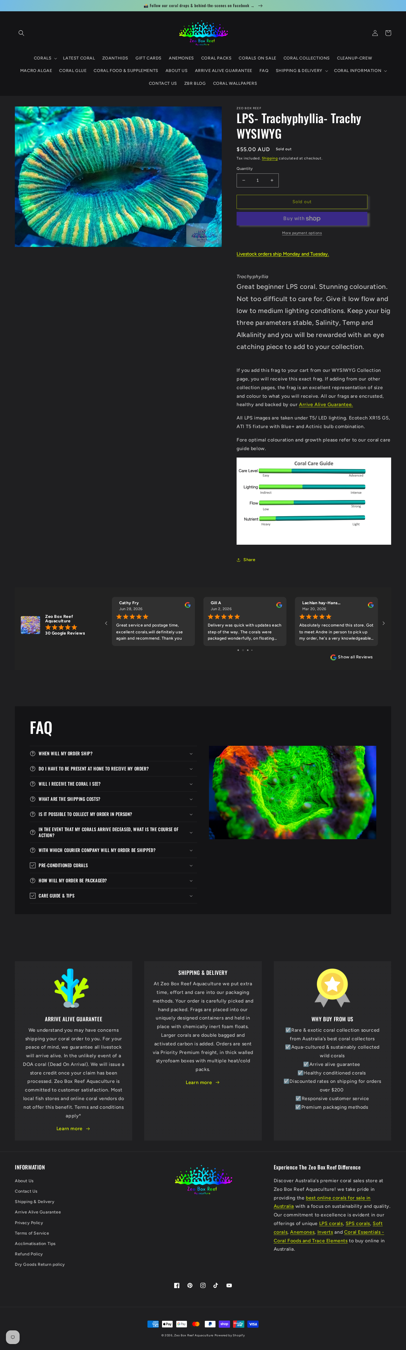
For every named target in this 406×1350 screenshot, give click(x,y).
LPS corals (331, 1223)
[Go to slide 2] (240, 650)
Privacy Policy (29, 1222)
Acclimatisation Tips (35, 1243)
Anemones (302, 1232)
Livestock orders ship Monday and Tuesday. (283, 254)
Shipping (270, 158)
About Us (24, 1180)
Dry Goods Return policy (40, 1264)
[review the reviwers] (188, 606)
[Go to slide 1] (236, 650)
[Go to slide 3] (245, 650)
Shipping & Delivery (34, 1201)
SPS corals (358, 1223)
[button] (21, 33)
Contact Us (26, 1191)
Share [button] (249, 559)
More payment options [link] (302, 233)
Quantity (245, 168)
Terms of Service (32, 1233)
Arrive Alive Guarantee (38, 1212)
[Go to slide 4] (250, 650)
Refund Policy (29, 1254)
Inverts (325, 1232)
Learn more (69, 1128)
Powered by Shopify (230, 1335)
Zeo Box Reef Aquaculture (193, 1335)
